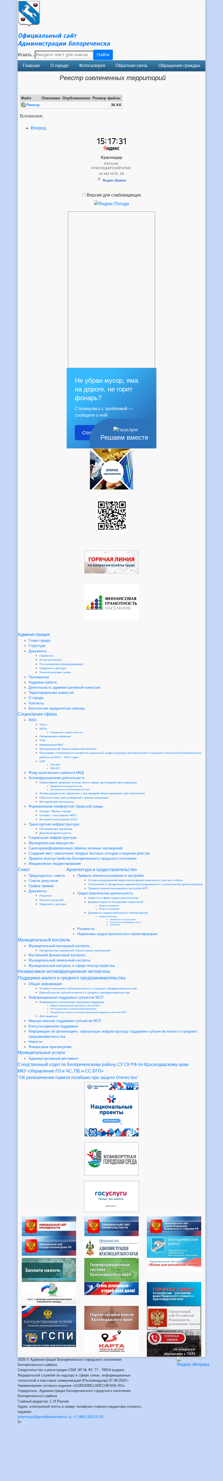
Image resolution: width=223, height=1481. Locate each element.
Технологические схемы (55, 672)
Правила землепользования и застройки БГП (118, 888)
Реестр (33, 105)
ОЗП (42, 761)
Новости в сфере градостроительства (113, 897)
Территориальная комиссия (51, 693)
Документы (38, 651)
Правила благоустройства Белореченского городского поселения (83, 858)
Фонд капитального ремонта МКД (56, 773)
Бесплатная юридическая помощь (57, 708)
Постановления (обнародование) (61, 664)
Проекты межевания (109, 905)
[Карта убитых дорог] (111, 1340)
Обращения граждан (179, 65)
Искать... (26, 54)
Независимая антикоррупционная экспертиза (64, 971)
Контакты (36, 703)
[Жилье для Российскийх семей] (174, 1264)
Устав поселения (50, 659)
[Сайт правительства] (111, 1225)
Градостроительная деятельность (105, 893)
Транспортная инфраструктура (54, 824)
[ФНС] (49, 1269)
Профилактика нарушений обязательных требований (74, 950)
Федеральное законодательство (66, 786)
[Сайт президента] (49, 1225)
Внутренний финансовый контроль (57, 955)
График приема (41, 886)
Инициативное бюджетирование (55, 864)
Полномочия (39, 677)
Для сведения (48, 1016)
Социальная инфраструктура (52, 838)
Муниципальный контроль (44, 940)
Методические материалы (56, 801)
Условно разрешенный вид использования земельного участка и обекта (135, 880)
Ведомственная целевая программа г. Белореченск (75, 1005)
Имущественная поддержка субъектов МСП (65, 1021)
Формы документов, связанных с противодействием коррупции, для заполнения (92, 793)
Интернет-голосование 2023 (58, 819)
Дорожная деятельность (55, 832)
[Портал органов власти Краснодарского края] (111, 1317)
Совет (24, 869)
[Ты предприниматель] (111, 1288)
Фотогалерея (92, 65)
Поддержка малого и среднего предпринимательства (71, 978)
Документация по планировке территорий (115, 901)
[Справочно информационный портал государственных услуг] (49, 1317)
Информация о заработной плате (66, 732)
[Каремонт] (49, 1292)
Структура (37, 646)
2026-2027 (55, 768)
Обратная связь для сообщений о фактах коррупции (73, 797)
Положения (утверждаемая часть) (125, 922)
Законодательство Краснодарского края (69, 789)
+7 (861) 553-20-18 (88, 1417)
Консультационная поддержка (53, 1026)
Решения (45, 895)
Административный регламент (54, 1058)
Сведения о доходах (52, 668)
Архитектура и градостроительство (101, 869)
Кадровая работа (43, 682)
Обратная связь (132, 65)
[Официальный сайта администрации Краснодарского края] (111, 1246)
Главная (31, 65)
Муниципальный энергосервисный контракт (68, 748)
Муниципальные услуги (41, 1052)
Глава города (39, 640)
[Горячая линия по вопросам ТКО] (174, 1343)
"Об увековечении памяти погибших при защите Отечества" (78, 1077)
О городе (59, 65)
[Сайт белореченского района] (174, 1246)
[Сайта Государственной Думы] (49, 1245)
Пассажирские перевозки (55, 828)
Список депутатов (43, 881)
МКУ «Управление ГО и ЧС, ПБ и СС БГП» (61, 1071)
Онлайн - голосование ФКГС (58, 815)
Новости (35, 1042)
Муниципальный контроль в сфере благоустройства (71, 966)
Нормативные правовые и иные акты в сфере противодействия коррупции (88, 782)
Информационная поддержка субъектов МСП (66, 997)
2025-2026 (55, 765)
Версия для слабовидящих (114, 195)
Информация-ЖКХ (51, 744)
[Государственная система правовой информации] (49, 1338)
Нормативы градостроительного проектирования (117, 934)
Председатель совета (47, 876)
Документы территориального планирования (118, 912)
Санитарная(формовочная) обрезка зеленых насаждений (75, 848)
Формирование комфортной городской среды (66, 806)
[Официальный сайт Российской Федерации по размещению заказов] (174, 1317)
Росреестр (85, 929)
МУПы (43, 728)
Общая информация (45, 984)
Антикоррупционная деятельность (57, 778)
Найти (103, 54)
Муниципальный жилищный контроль (59, 946)
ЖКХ (32, 720)
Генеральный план (108, 916)
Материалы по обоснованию (123, 919)
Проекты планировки (109, 909)
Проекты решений (51, 899)
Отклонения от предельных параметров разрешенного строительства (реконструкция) (145, 884)
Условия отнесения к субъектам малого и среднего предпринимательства (88, 988)
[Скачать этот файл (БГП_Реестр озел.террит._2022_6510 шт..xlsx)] (23, 105)
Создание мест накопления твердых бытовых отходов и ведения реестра (89, 853)
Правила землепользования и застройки (110, 876)
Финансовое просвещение (50, 1047)
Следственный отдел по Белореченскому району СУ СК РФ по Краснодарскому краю (103, 1064)
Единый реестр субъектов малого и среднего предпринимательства (84, 992)
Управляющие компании (55, 736)
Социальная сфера (37, 714)
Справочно (46, 655)
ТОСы (43, 724)
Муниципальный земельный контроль (60, 960)
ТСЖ (42, 740)
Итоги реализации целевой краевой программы (73, 1009)
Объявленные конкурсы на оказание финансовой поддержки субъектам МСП (88, 1012)
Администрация (34, 634)
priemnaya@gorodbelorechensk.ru (44, 1417)
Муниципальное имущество (51, 843)
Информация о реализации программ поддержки (71, 1002)
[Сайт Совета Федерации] (174, 1225)
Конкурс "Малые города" (55, 811)
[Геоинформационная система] (111, 1269)
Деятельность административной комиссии (64, 687)
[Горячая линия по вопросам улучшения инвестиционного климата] (174, 1293)
